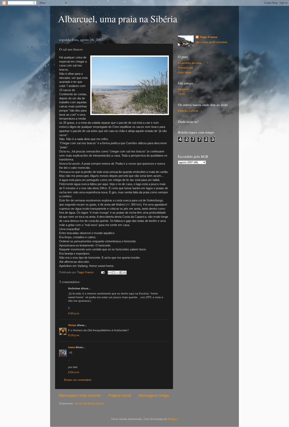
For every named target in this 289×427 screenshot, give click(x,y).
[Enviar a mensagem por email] (110, 273)
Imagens (183, 89)
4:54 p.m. (74, 313)
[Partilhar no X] (117, 273)
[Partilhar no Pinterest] (125, 273)
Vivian (72, 325)
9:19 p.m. (74, 335)
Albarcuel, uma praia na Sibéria (117, 18)
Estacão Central (188, 110)
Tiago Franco (208, 37)
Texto (181, 93)
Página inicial (120, 395)
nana (71, 347)
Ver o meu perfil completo (211, 42)
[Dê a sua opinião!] (113, 273)
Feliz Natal (184, 72)
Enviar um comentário (77, 379)
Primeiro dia (185, 67)
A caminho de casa (190, 63)
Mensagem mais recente (80, 395)
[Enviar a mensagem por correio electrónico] (102, 272)
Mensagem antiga (154, 395)
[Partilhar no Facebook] (121, 273)
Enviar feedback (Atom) (89, 403)
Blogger (172, 419)
